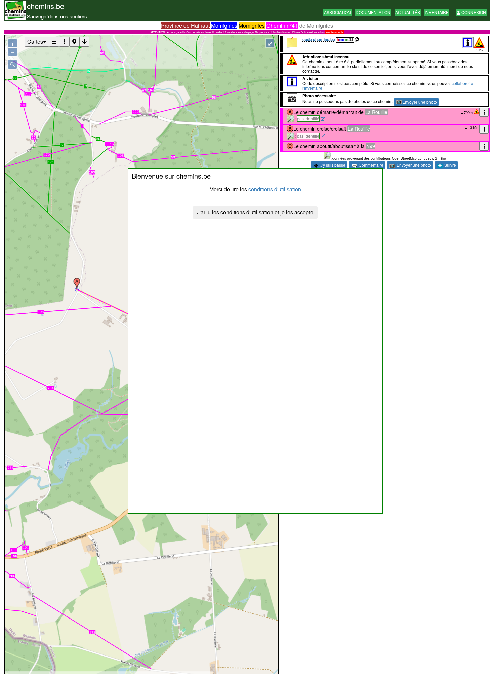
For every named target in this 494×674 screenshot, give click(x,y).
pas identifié (308, 118)
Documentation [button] (373, 12)
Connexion (473, 12)
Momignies (224, 25)
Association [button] (337, 12)
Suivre (449, 165)
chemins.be (45, 6)
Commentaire (370, 165)
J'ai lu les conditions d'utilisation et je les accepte (255, 212)
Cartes (35, 41)
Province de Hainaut (185, 25)
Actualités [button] (407, 12)
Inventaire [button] (437, 12)
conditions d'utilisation (274, 189)
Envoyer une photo (419, 102)
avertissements (334, 32)
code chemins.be (318, 39)
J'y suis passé (332, 165)
